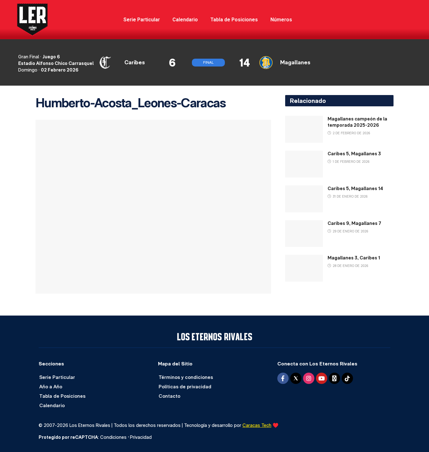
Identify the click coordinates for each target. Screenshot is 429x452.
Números (281, 20)
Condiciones (113, 437)
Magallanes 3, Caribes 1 (354, 257)
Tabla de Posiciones (234, 20)
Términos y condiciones (186, 377)
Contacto (169, 396)
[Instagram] (308, 378)
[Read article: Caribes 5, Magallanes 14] (304, 198)
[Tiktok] (347, 378)
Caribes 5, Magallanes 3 (354, 153)
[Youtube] (321, 378)
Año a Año (50, 387)
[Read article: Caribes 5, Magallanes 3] (304, 164)
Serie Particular (141, 20)
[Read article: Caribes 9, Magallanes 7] (304, 233)
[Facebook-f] (283, 378)
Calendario (185, 20)
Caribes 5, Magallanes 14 (355, 188)
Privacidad (141, 437)
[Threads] (334, 378)
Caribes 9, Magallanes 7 (354, 223)
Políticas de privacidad (185, 387)
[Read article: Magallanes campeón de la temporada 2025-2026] (304, 129)
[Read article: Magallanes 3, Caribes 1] (304, 268)
